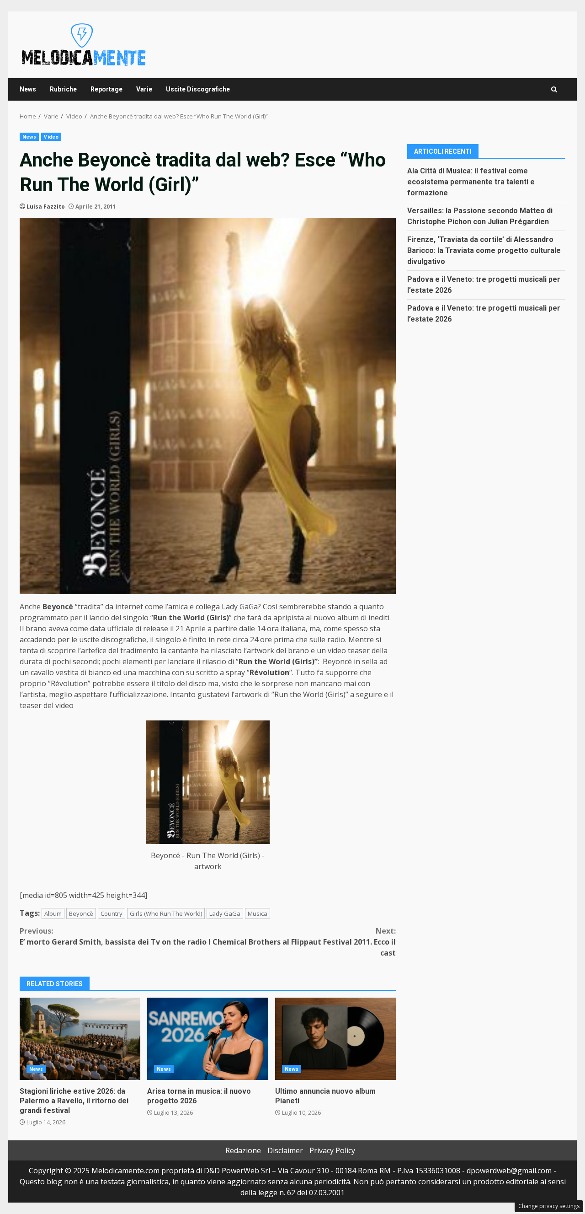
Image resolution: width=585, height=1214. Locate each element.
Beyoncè (81, 913)
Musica (257, 913)
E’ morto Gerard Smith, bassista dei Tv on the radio (113, 936)
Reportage (106, 89)
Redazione (243, 1150)
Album (53, 913)
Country (111, 913)
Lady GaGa (224, 913)
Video (51, 137)
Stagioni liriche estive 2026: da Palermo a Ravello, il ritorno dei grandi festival (80, 1039)
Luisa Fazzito (46, 206)
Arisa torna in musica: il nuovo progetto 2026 (207, 1039)
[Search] (554, 89)
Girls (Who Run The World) (166, 913)
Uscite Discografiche (198, 89)
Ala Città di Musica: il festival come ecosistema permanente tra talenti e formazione (471, 181)
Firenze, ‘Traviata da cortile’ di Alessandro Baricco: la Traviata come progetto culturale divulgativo (484, 250)
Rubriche (63, 89)
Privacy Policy (332, 1150)
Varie (144, 89)
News (28, 89)
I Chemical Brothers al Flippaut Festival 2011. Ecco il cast (302, 942)
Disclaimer (285, 1150)
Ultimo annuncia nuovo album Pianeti (335, 1039)
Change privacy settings (549, 1206)
